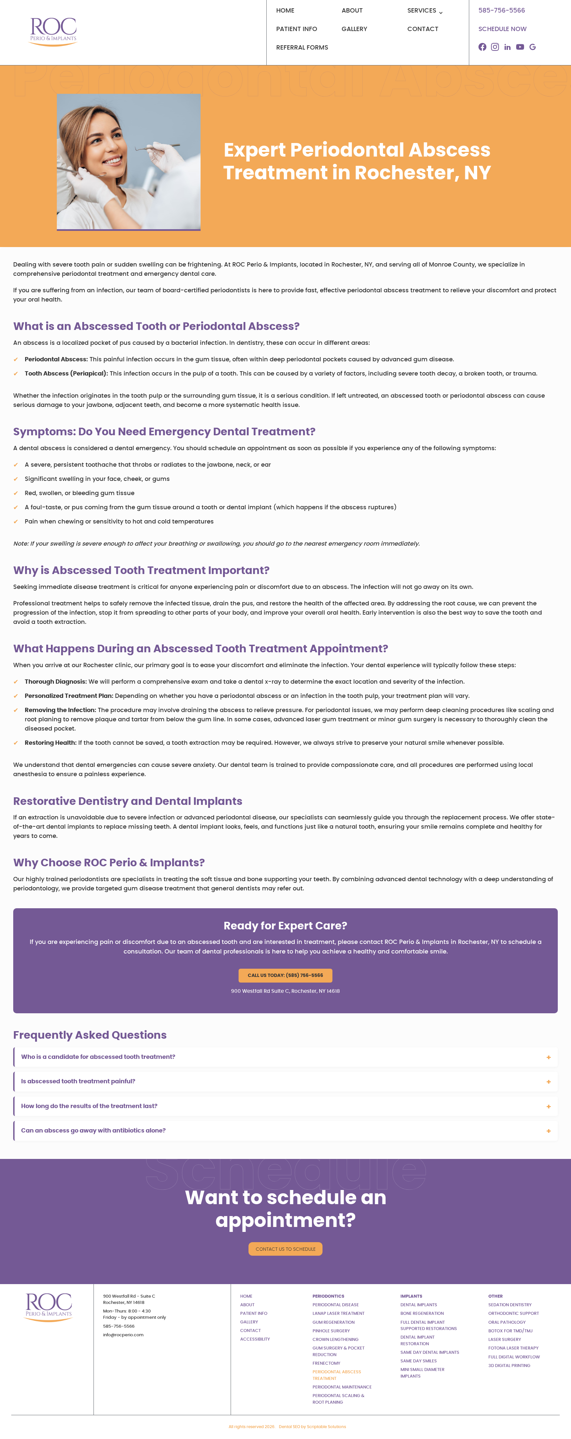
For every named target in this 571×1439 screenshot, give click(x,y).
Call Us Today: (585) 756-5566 (285, 975)
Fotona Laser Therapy (513, 1348)
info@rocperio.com (123, 1335)
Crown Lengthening (336, 1340)
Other (495, 1296)
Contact (250, 1331)
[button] (433, 14)
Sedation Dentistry (510, 1305)
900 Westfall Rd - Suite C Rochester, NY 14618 (129, 1299)
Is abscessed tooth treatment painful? (78, 1081)
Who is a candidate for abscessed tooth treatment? (98, 1057)
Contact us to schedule (286, 1249)
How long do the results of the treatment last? (89, 1106)
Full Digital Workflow (514, 1357)
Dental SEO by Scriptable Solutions (312, 1427)
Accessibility (255, 1339)
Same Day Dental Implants (429, 1352)
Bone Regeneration (422, 1314)
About (247, 1305)
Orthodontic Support (513, 1314)
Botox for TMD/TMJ (510, 1331)
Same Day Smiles (418, 1361)
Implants (411, 1296)
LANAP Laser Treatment (338, 1314)
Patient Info (253, 1314)
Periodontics (328, 1296)
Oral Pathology (507, 1322)
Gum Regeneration (334, 1322)
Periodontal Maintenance (342, 1387)
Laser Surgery (504, 1340)
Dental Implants (418, 1305)
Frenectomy (326, 1363)
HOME (246, 1296)
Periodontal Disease (336, 1305)
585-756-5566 (118, 1326)
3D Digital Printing (509, 1366)
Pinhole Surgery (331, 1331)
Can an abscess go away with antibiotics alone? (93, 1131)
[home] (51, 32)
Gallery (249, 1322)
